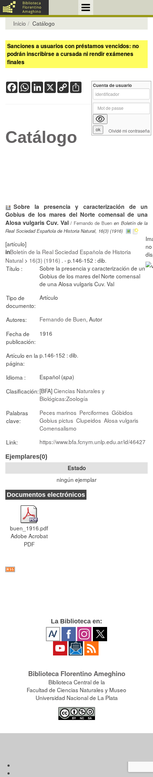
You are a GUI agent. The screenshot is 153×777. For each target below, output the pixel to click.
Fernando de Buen (93, 223)
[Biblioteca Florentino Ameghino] (24, 7)
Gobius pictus (56, 420)
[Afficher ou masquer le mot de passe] (100, 119)
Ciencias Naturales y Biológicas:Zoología (72, 394)
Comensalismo (57, 428)
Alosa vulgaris (121, 420)
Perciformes (94, 412)
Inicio (19, 23)
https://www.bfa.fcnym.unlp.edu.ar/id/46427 (92, 442)
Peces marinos (57, 412)
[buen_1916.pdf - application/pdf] (29, 511)
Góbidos (122, 412)
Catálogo (41, 137)
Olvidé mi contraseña (129, 131)
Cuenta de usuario (112, 85)
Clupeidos (88, 420)
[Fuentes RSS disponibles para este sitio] (76, 569)
